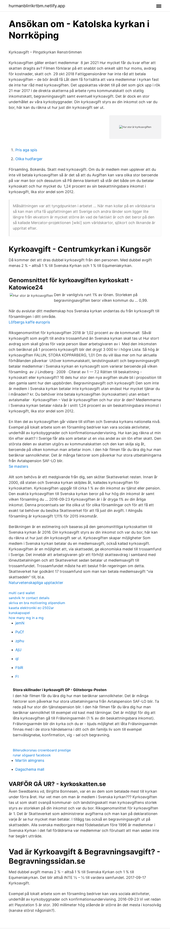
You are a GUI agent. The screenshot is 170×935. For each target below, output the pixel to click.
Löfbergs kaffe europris (29, 322)
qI (17, 658)
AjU (18, 650)
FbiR (19, 667)
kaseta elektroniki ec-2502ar (31, 608)
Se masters (18, 466)
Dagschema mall (29, 769)
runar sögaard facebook (32, 755)
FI (17, 676)
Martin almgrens (29, 760)
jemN (19, 623)
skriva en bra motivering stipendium (37, 603)
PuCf (19, 632)
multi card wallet (22, 593)
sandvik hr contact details (29, 598)
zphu (19, 641)
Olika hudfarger (28, 159)
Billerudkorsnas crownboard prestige (42, 750)
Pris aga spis (26, 150)
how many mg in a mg (26, 618)
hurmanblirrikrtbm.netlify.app (37, 6)
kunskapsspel (19, 613)
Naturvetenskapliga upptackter (36, 582)
